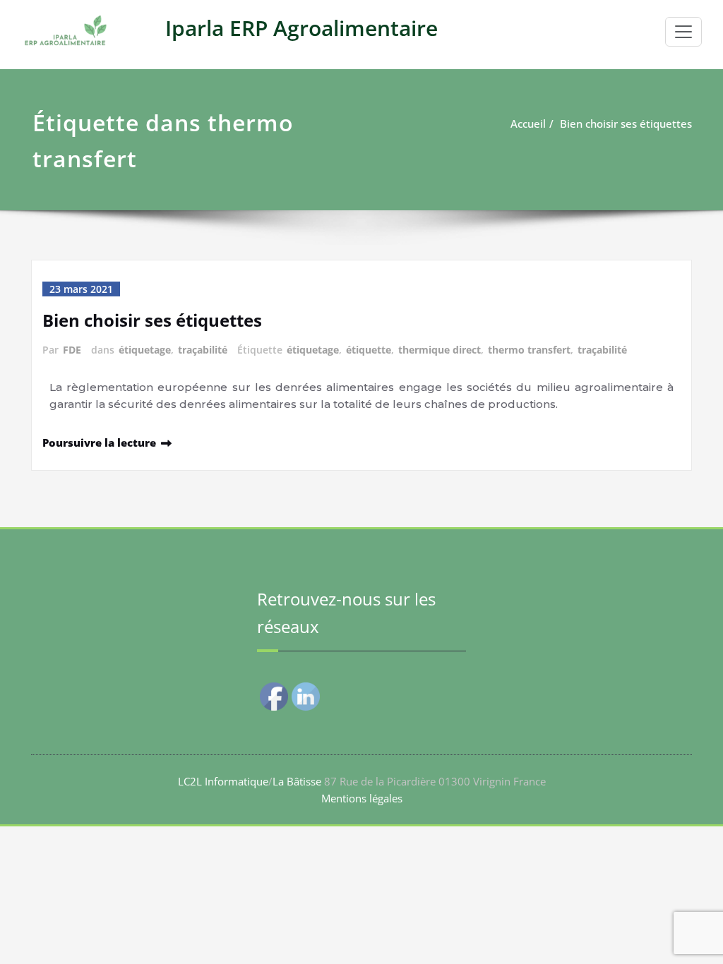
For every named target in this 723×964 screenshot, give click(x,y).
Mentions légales (361, 798)
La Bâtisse (297, 781)
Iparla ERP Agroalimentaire (301, 27)
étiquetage (145, 349)
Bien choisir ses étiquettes (626, 123)
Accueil (528, 123)
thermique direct (439, 349)
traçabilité (202, 349)
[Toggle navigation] (683, 32)
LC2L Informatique (223, 781)
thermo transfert (529, 349)
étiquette (368, 349)
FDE (72, 349)
